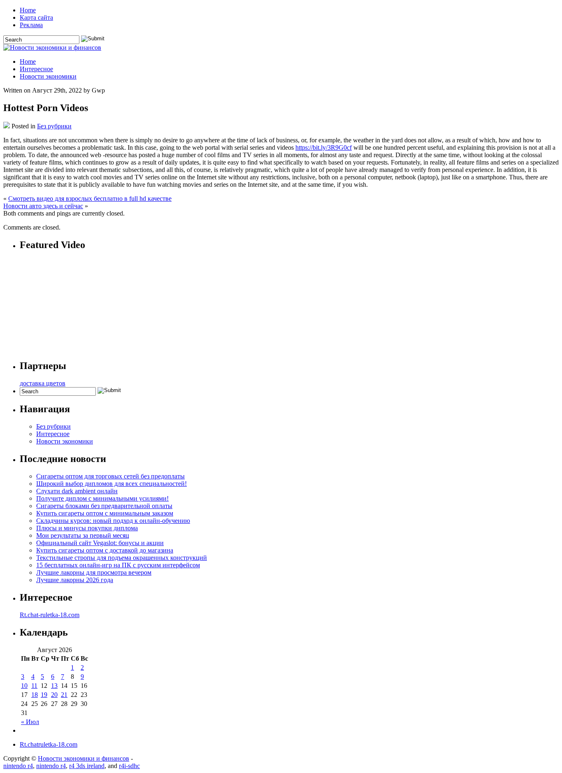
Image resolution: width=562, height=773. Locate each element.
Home (28, 10)
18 (34, 694)
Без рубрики (54, 126)
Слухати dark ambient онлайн (77, 490)
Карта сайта (36, 17)
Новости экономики (48, 76)
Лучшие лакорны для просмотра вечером (93, 572)
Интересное (36, 68)
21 (64, 694)
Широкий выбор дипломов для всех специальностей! (111, 483)
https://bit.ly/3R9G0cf (323, 147)
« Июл (30, 721)
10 (24, 685)
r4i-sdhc (129, 765)
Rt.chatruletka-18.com (48, 744)
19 (44, 694)
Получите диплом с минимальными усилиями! (102, 498)
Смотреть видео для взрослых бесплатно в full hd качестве (90, 198)
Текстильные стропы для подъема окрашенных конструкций (121, 557)
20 (54, 694)
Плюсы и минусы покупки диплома (87, 528)
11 (34, 685)
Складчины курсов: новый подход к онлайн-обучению (113, 520)
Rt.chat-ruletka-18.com (49, 614)
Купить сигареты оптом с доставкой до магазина (104, 550)
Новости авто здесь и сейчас (43, 205)
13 (54, 685)
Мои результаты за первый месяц (82, 535)
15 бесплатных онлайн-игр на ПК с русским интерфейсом (118, 565)
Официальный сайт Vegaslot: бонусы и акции (100, 542)
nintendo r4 (18, 765)
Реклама (31, 24)
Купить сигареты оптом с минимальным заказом (104, 513)
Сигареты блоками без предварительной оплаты (104, 505)
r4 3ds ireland (87, 765)
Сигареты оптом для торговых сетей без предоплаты (110, 476)
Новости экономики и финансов (83, 758)
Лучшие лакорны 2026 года (74, 579)
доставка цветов (42, 383)
